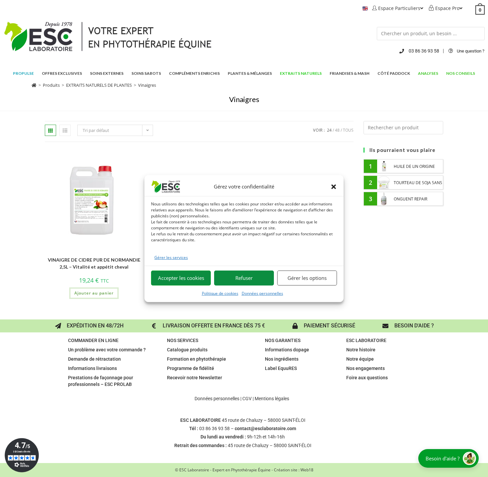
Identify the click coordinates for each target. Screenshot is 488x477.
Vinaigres (147, 85)
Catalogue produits (187, 349)
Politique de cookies (220, 293)
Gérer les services (171, 257)
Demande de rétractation (94, 359)
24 (329, 130)
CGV (247, 398)
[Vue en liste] (65, 130)
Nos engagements (365, 368)
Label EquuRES (281, 368)
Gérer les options (307, 278)
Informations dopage (287, 349)
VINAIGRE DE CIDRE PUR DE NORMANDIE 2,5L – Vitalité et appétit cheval (94, 263)
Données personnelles (262, 293)
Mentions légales (272, 398)
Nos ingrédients (281, 359)
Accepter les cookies (181, 278)
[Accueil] (34, 85)
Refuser (244, 278)
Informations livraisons (92, 368)
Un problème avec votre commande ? (107, 349)
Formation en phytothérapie (196, 359)
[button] (333, 186)
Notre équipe (360, 359)
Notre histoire (360, 349)
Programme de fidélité (190, 368)
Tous (348, 130)
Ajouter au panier (94, 293)
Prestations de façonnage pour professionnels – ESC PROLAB (100, 381)
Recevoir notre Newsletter (194, 377)
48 (337, 130)
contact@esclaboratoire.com (265, 428)
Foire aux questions (367, 377)
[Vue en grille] (50, 130)
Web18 (306, 470)
